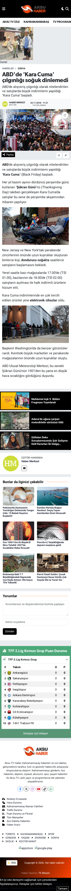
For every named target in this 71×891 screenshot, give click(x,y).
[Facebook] (20, 789)
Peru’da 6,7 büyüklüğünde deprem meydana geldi (50, 543)
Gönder (9, 631)
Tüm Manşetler (15, 817)
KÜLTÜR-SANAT (27, 841)
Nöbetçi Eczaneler (17, 799)
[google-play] (43, 848)
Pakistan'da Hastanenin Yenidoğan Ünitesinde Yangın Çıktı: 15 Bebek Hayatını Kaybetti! (18, 511)
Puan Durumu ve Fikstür (20, 813)
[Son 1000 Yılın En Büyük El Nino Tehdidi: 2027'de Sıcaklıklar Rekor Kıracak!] (18, 530)
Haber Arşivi (13, 824)
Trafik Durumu (14, 810)
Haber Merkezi (30, 461)
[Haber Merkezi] (11, 463)
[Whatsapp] (50, 789)
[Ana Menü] (3, 8)
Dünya (21, 68)
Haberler (8, 68)
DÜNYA (55, 837)
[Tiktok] (44, 789)
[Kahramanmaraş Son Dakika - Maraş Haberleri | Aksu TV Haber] (33, 8)
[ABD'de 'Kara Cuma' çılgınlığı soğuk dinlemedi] (35, 130)
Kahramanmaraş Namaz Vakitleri (25, 806)
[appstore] (26, 848)
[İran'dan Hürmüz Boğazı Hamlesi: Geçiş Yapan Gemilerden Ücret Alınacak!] (52, 496)
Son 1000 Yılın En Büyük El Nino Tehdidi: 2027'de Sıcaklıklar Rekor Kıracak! (17, 545)
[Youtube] (38, 789)
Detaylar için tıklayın (35, 733)
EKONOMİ (40, 837)
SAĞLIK (9, 841)
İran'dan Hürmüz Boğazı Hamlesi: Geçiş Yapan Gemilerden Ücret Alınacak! (51, 510)
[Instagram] (32, 789)
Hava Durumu (14, 802)
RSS (13, 862)
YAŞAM (25, 837)
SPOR (51, 834)
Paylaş (10, 154)
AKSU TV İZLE (11, 21)
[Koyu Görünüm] (62, 8)
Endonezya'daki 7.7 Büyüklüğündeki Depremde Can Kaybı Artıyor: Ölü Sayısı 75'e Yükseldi (18, 578)
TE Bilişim (44, 873)
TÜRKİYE (10, 834)
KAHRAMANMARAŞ (36, 21)
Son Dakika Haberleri (18, 821)
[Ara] (67, 8)
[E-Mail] (24, 468)
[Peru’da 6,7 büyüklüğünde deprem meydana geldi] (52, 530)
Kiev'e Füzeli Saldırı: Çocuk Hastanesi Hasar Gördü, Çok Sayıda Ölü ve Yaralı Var (51, 577)
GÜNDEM (10, 837)
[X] (26, 789)
